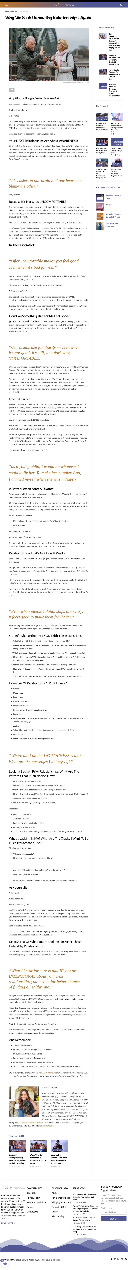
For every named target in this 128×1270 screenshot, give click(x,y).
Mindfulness (103, 119)
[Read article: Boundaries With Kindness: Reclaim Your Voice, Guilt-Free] (102, 117)
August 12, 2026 (15, 1166)
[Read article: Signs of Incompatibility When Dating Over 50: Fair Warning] (17, 1146)
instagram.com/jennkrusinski (31, 1122)
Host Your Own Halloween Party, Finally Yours (102, 151)
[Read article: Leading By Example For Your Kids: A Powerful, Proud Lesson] (59, 1146)
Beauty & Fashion (116, 164)
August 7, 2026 (57, 1166)
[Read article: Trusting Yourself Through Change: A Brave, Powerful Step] (103, 86)
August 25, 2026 (80, 1223)
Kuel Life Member (47, 1072)
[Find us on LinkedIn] (118, 1259)
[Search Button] (121, 5)
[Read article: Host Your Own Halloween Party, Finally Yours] (102, 142)
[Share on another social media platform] (11, 90)
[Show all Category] (121, 106)
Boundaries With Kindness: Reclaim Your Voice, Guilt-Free (102, 127)
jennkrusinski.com (46, 1125)
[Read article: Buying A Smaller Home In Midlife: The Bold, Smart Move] (103, 57)
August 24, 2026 (80, 1234)
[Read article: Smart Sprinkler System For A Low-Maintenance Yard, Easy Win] (102, 163)
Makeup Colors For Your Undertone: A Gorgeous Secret (116, 172)
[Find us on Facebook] (111, 1259)
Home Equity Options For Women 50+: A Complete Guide (114, 74)
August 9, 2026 (36, 1166)
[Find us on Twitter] (122, 1259)
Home (7, 11)
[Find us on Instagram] (115, 1259)
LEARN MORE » (8, 1223)
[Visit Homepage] (64, 4)
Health (115, 119)
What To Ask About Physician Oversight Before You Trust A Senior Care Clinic (117, 129)
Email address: (106, 1208)
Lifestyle (14, 11)
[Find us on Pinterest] (126, 1259)
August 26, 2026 (80, 1202)
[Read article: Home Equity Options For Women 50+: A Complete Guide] (103, 72)
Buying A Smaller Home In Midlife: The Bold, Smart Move (114, 60)
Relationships (23, 11)
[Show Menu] (6, 5)
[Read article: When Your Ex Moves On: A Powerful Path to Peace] (38, 1146)
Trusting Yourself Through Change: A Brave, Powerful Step (84, 1229)
